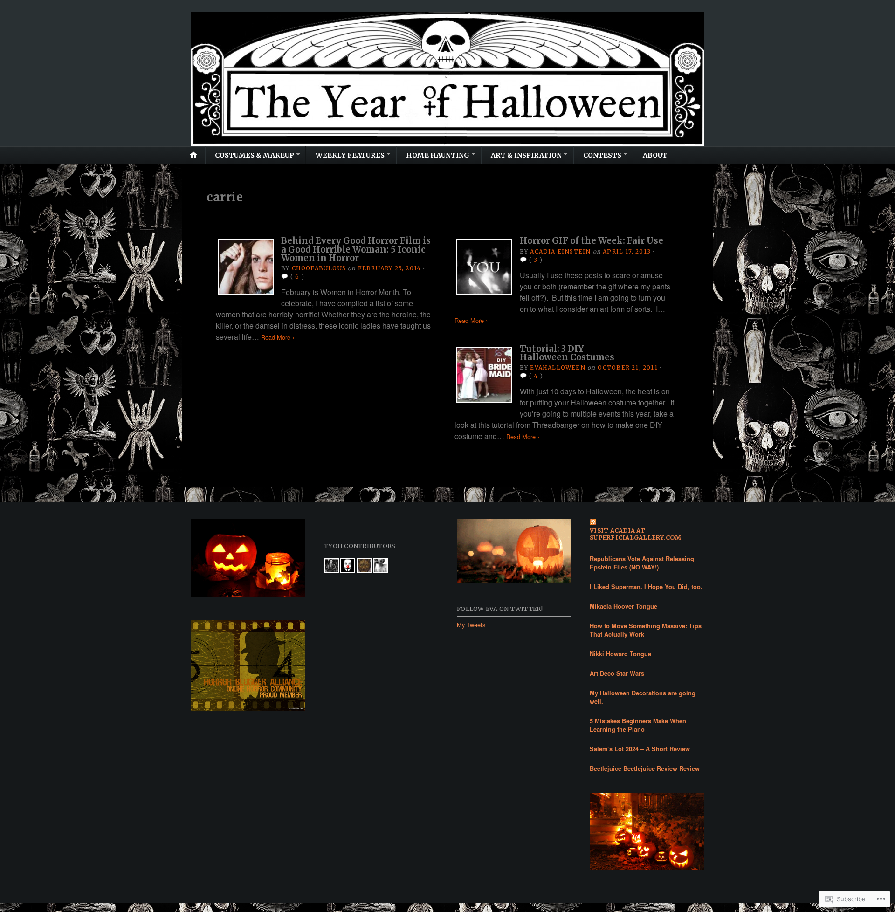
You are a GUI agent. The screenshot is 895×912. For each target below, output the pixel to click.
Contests (602, 155)
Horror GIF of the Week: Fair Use (591, 240)
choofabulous (319, 268)
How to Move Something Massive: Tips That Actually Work (646, 630)
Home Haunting (437, 155)
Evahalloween (557, 367)
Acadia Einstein (560, 251)
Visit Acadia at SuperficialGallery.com (636, 534)
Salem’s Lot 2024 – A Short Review (640, 749)
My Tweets (471, 624)
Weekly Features (350, 155)
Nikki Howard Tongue (620, 654)
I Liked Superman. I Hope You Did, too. (646, 587)
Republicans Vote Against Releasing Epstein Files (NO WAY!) (642, 563)
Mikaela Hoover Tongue (623, 606)
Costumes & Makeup (254, 155)
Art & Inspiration (526, 155)
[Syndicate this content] (647, 523)
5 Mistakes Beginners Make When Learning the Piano (638, 725)
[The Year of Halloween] (447, 79)
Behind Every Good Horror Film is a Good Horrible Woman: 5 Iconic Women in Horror (356, 249)
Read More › (277, 337)
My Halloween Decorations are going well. (642, 697)
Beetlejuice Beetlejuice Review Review (645, 768)
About (655, 155)
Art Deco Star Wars (617, 673)
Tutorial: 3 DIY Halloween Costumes (567, 353)
